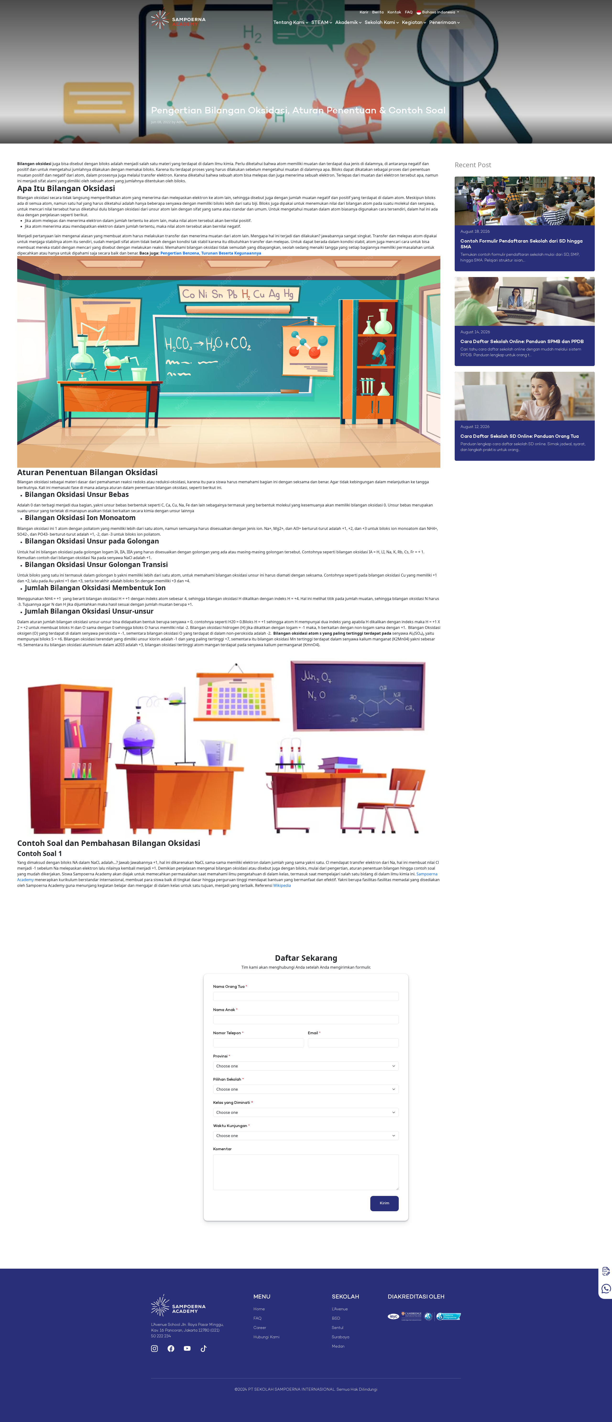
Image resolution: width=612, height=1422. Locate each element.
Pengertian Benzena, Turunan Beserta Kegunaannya (210, 253)
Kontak (394, 13)
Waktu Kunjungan (231, 1126)
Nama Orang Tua (230, 987)
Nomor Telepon (228, 1033)
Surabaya (340, 1337)
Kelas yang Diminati (231, 1103)
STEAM (319, 22)
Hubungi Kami (266, 1337)
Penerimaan (442, 22)
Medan (338, 1347)
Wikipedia (282, 885)
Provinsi (221, 1057)
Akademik (346, 22)
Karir (364, 13)
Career (259, 1328)
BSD (336, 1319)
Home (259, 1309)
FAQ (409, 13)
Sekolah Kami (380, 22)
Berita (378, 13)
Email (314, 1033)
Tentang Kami (289, 22)
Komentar (222, 1149)
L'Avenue (340, 1309)
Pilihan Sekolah (228, 1080)
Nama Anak (225, 1010)
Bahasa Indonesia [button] (438, 13)
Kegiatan (412, 22)
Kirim (384, 1203)
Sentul (337, 1328)
